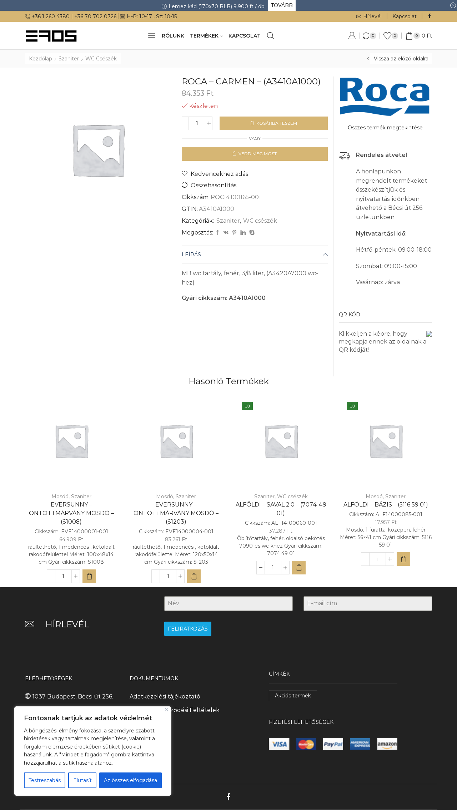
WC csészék (101, 58)
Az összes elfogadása (130, 780)
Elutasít (82, 780)
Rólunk (173, 36)
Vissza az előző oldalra (401, 58)
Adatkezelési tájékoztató (165, 696)
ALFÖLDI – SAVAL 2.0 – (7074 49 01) (281, 509)
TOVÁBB (282, 5)
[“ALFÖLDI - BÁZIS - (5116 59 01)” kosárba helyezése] (403, 559)
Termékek (204, 36)
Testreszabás (45, 780)
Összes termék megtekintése (385, 127)
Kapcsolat (404, 16)
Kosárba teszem (276, 123)
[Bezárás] (166, 709)
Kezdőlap (40, 58)
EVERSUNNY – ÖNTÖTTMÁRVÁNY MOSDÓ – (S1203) (176, 513)
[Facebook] (429, 16)
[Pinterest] (234, 232)
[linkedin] (242, 232)
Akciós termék (293, 695)
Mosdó (60, 496)
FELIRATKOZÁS (188, 629)
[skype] (251, 232)
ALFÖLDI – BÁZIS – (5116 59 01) (385, 504)
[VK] (226, 232)
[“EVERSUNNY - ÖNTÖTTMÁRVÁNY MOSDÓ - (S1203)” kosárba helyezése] (194, 576)
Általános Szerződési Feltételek (175, 710)
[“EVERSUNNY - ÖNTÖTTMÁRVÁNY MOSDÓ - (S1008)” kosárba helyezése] (89, 576)
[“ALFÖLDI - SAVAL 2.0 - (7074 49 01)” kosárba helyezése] (299, 567)
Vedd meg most (257, 153)
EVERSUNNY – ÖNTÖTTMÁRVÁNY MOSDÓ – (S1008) (71, 513)
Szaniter (69, 58)
